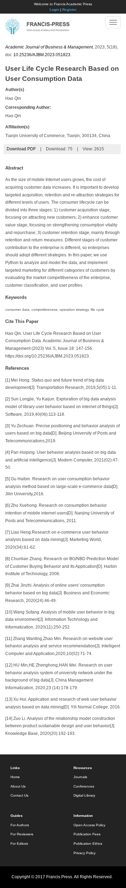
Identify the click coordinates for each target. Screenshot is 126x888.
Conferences (84, 786)
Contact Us (19, 795)
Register (69, 10)
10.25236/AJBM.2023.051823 (41, 55)
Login (54, 10)
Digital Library (84, 795)
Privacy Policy (85, 853)
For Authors (19, 825)
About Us (18, 786)
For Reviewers (21, 834)
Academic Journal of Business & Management (49, 47)
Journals (80, 777)
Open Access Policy (89, 825)
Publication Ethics (88, 843)
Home (15, 777)
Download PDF (21, 149)
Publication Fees (87, 834)
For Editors (19, 843)
